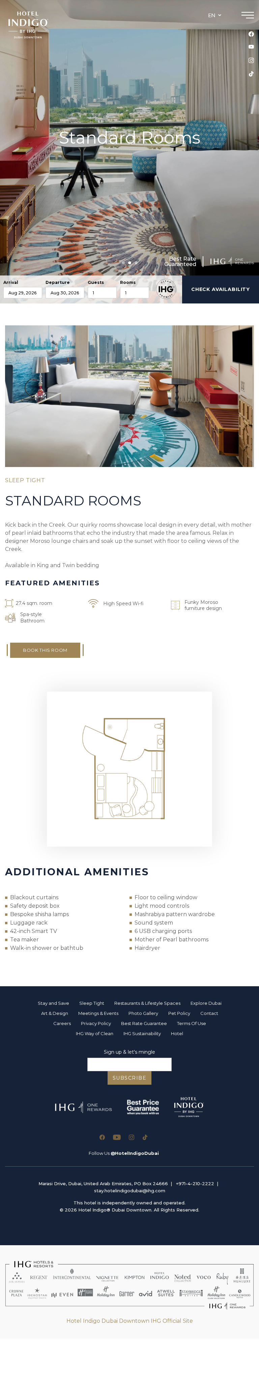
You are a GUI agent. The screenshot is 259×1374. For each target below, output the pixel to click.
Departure (58, 283)
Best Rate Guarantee (144, 1023)
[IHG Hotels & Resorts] (129, 1285)
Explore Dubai (206, 1003)
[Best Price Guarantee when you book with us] (143, 1107)
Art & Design (54, 1013)
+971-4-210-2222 (195, 1183)
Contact (209, 1013)
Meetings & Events (98, 1013)
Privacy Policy (96, 1023)
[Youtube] (251, 47)
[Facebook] (251, 34)
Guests (96, 283)
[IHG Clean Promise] (166, 289)
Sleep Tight (91, 1003)
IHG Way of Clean (94, 1033)
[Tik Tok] (251, 74)
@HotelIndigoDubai (135, 1153)
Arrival (10, 283)
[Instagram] (251, 60)
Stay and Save (53, 1003)
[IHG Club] (83, 1107)
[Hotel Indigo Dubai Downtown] (28, 24)
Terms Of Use (191, 1023)
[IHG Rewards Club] (232, 261)
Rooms (128, 283)
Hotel (177, 1033)
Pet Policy (179, 1013)
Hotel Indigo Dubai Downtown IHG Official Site (129, 1321)
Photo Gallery (143, 1013)
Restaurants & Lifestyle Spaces (147, 1003)
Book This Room (45, 650)
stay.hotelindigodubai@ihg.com (129, 1190)
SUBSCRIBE (130, 1078)
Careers (62, 1023)
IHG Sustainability (142, 1033)
